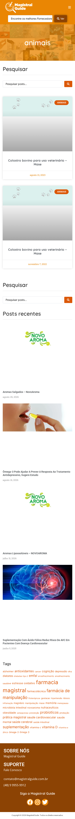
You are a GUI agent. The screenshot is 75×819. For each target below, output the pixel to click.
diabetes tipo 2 (21, 676)
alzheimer (8, 671)
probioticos (49, 712)
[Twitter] (45, 802)
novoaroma (33, 707)
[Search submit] (68, 84)
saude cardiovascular (41, 717)
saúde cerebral (22, 722)
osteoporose (22, 713)
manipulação (31, 703)
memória (51, 703)
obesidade (9, 712)
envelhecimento (46, 676)
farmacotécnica (36, 691)
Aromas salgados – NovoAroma (21, 391)
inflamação (8, 703)
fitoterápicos (34, 698)
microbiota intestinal (14, 707)
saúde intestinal (41, 722)
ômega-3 (14, 732)
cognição (48, 671)
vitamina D (50, 727)
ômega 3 (24, 732)
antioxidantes (24, 671)
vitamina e (63, 727)
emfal (33, 676)
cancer (38, 671)
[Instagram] (37, 802)
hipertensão (56, 698)
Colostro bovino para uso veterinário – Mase (37, 162)
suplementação (16, 727)
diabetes (8, 675)
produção (64, 713)
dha (70, 671)
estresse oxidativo (23, 683)
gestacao (45, 698)
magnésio (19, 703)
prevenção (34, 713)
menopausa (62, 703)
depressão (61, 671)
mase (42, 703)
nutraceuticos (49, 707)
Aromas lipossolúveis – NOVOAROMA (25, 553)
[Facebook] (30, 802)
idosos (66, 698)
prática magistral (14, 717)
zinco (5, 732)
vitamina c (35, 727)
